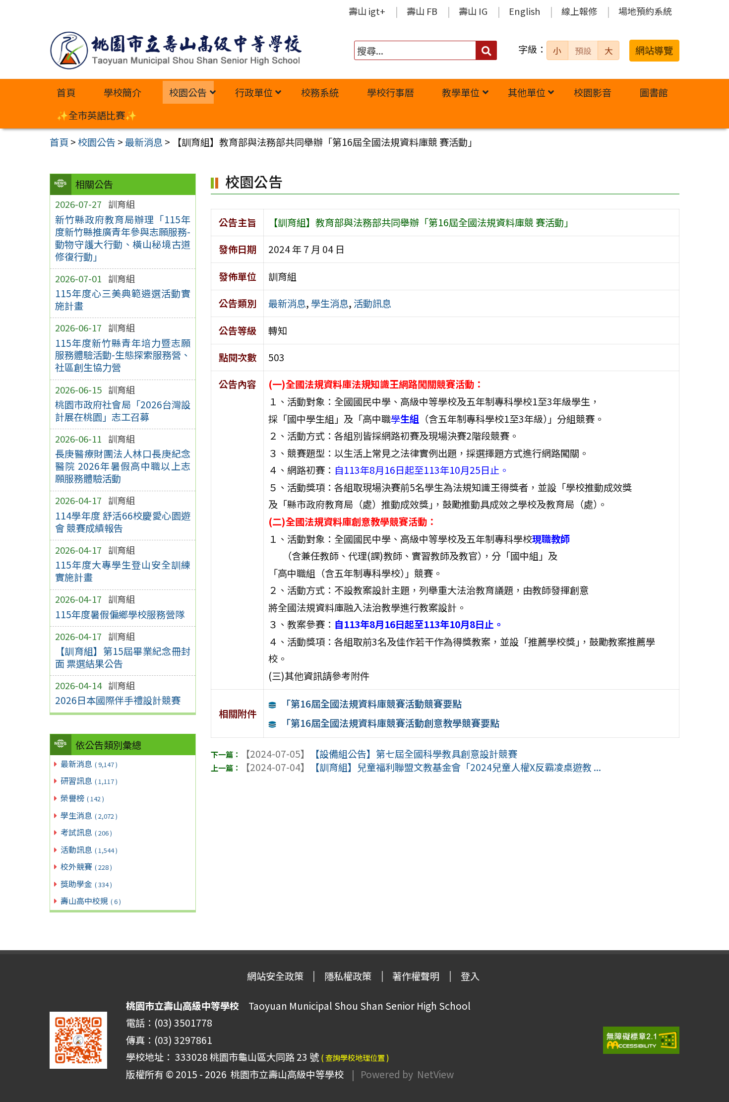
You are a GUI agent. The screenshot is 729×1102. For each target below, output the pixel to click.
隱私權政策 (347, 976)
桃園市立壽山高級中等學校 (285, 1074)
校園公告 (188, 92)
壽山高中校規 (91, 901)
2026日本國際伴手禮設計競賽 (118, 700)
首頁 (66, 92)
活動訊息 (89, 849)
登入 (470, 976)
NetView (435, 1074)
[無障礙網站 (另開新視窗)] (641, 1040)
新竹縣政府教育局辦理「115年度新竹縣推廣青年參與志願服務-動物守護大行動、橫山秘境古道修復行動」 (122, 237)
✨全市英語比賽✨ (97, 115)
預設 (583, 51)
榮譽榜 (82, 798)
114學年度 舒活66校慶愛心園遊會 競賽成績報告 (122, 522)
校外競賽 (86, 866)
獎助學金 (86, 884)
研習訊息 (89, 780)
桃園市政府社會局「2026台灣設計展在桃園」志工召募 (122, 410)
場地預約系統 (645, 10)
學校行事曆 (390, 92)
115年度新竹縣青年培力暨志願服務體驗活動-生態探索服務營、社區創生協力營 (122, 355)
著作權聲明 (415, 976)
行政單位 (254, 92)
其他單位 (527, 92)
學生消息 (89, 815)
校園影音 (592, 92)
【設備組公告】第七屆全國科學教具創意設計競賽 (379, 754)
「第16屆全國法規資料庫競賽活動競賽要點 (371, 704)
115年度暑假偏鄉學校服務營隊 (119, 614)
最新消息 (89, 764)
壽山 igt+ (367, 10)
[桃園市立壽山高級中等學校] (176, 50)
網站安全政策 (275, 976)
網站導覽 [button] (654, 50)
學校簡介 (122, 92)
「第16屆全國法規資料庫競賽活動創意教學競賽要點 (390, 723)
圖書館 (654, 92)
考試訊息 (86, 832)
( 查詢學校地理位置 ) (355, 1057)
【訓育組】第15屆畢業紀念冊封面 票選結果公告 (122, 657)
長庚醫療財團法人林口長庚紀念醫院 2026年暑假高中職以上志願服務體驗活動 (122, 466)
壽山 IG (473, 10)
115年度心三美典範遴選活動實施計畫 (122, 299)
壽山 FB (422, 10)
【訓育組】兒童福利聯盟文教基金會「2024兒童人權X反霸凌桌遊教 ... (421, 767)
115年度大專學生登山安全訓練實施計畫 (122, 571)
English (524, 10)
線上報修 (579, 10)
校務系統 (320, 92)
